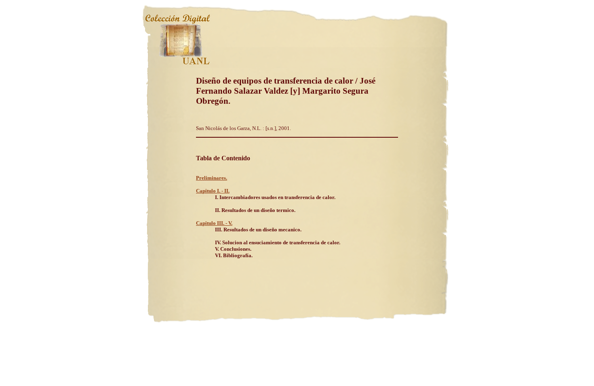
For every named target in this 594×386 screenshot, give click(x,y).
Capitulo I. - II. (213, 191)
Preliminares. (211, 178)
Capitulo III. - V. (214, 223)
